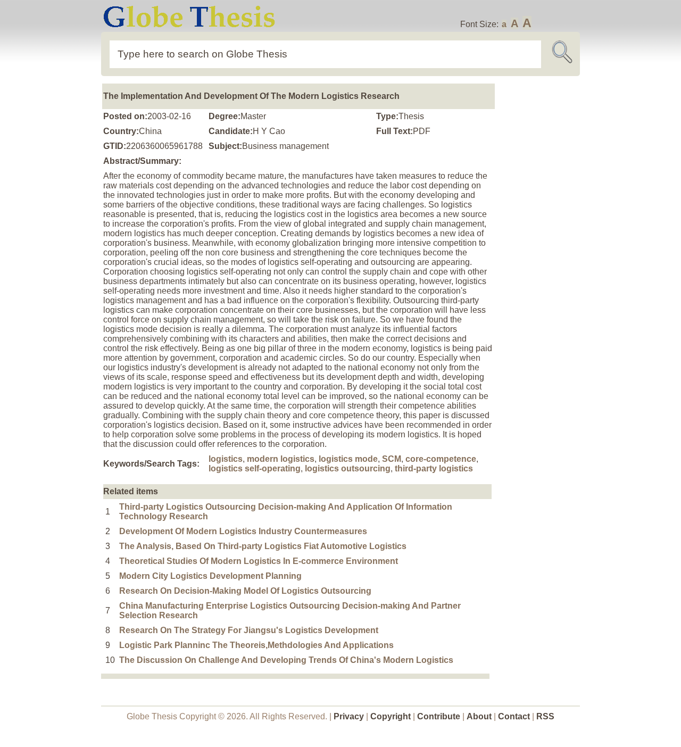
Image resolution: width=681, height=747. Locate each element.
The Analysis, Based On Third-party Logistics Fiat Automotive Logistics (262, 546)
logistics (226, 458)
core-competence (440, 458)
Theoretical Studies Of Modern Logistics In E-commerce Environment (258, 561)
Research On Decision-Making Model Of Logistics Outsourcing (245, 590)
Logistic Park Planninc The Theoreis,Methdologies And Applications (256, 645)
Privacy (349, 716)
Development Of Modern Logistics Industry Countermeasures (243, 531)
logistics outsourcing (348, 468)
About (479, 716)
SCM (391, 458)
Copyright (390, 716)
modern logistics (280, 458)
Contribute (438, 716)
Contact (515, 716)
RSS (545, 716)
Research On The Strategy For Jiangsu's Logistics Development (248, 630)
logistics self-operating (255, 468)
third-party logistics (434, 468)
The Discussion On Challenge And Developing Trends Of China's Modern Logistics (286, 660)
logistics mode (348, 458)
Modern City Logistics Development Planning (210, 575)
